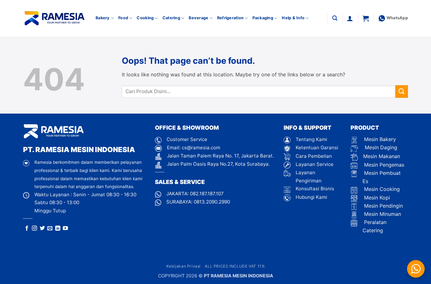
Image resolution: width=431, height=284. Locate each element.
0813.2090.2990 (212, 202)
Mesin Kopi (376, 197)
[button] (334, 18)
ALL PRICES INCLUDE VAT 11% (235, 266)
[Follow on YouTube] (65, 228)
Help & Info (293, 17)
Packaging (262, 17)
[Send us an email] (49, 228)
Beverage (198, 17)
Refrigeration (230, 17)
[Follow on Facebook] (26, 228)
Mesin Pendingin (383, 206)
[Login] (350, 18)
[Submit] (401, 91)
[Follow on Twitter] (42, 228)
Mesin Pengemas (383, 165)
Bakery (103, 17)
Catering (171, 17)
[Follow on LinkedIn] (57, 228)
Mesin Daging (380, 147)
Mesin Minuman (382, 214)
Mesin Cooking (381, 189)
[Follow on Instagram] (34, 228)
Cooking (145, 17)
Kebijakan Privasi (183, 266)
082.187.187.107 (207, 194)
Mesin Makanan (381, 156)
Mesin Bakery (379, 139)
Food (123, 17)
